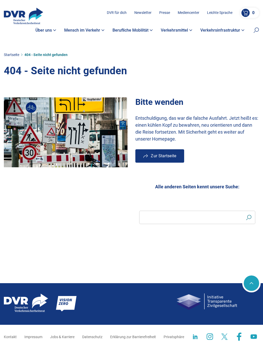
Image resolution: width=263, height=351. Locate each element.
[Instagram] (209, 336)
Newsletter (143, 13)
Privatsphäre (174, 337)
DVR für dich (117, 13)
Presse (164, 13)
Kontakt (10, 337)
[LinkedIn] (195, 336)
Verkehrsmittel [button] (174, 30)
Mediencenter (188, 13)
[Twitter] (224, 336)
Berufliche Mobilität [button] (130, 30)
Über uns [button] (43, 30)
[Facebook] (239, 336)
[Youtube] (253, 336)
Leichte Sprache (219, 13)
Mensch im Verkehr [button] (82, 30)
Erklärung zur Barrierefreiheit (133, 337)
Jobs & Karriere (62, 337)
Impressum (33, 337)
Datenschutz (92, 337)
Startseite (11, 55)
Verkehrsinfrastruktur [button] (220, 30)
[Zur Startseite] (23, 16)
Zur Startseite (163, 155)
